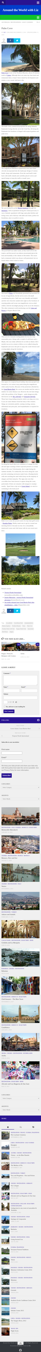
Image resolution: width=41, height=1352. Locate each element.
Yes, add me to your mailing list (15, 706)
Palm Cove (4, 73)
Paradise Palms (7, 523)
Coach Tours (5, 940)
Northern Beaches (16, 626)
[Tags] (33, 1127)
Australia (5, 22)
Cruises (4, 855)
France (20, 855)
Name (5, 687)
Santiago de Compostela (18, 1219)
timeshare (4, 210)
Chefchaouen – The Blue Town (12, 999)
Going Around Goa (17, 1239)
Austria (13, 1153)
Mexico (28, 1257)
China (13, 1142)
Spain (31, 940)
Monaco (26, 855)
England (23, 1203)
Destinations (16, 22)
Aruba (22, 653)
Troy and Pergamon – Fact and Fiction (23, 1175)
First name (5, 749)
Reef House (5, 631)
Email (23, 687)
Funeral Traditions (32, 1132)
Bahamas (4, 968)
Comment (7, 673)
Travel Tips (14, 1328)
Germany (29, 1183)
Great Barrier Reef (9, 389)
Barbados (14, 1227)
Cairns (9, 75)
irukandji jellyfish (29, 623)
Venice (3, 886)
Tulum (13, 1260)
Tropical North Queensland (12, 592)
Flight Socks (15, 1331)
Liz (5, 32)
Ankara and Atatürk (8, 914)
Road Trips (33, 827)
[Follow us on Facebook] (38, 720)
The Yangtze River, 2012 (18, 1321)
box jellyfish (9, 623)
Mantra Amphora (23, 208)
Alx (30, 1345)
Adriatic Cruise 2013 (17, 1310)
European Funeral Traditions (19, 1249)
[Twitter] (17, 40)
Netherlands (27, 1053)
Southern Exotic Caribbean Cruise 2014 (23, 1300)
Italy (19, 884)
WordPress (19, 1345)
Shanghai (14, 1145)
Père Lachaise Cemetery (18, 1135)
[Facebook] (10, 40)
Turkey (14, 912)
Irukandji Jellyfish (29, 396)
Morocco (25, 827)
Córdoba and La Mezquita (10, 943)
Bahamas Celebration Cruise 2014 (21, 1270)
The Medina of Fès (16, 1165)
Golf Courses (27, 22)
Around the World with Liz (20, 10)
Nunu (11, 293)
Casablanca (5, 1027)
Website (5, 694)
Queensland (30, 629)
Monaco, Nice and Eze (9, 858)
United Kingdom (16, 1206)
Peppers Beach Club (21, 629)
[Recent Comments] (20, 1127)
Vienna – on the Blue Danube (20, 1155)
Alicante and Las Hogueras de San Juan (15, 1084)
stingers (11, 631)
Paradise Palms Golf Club (8, 629)
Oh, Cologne (15, 1185)
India (28, 1237)
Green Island (26, 486)
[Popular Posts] (7, 1127)
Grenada (29, 1288)
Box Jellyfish (17, 396)
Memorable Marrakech (9, 830)
